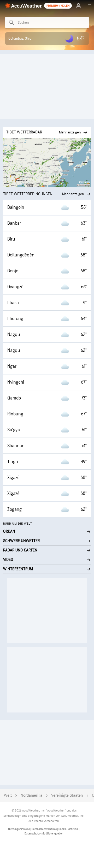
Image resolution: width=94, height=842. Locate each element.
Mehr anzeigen (73, 194)
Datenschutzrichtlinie (44, 829)
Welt (8, 795)
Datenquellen (55, 833)
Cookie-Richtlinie (68, 829)
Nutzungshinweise (19, 829)
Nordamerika (31, 795)
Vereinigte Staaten (67, 795)
